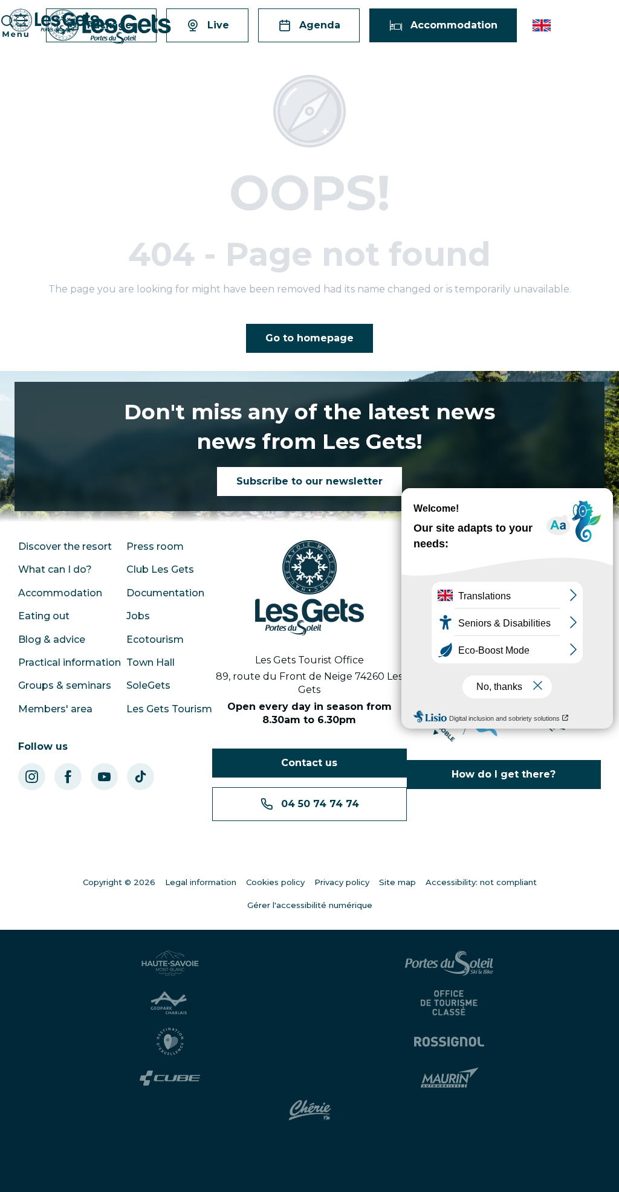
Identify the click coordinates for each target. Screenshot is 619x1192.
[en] (543, 25)
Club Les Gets (160, 569)
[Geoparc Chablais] (169, 1003)
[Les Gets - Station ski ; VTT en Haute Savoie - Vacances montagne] (109, 27)
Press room (155, 546)
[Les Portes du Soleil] (449, 963)
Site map (397, 882)
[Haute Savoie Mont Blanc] (170, 963)
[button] (543, 25)
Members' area (55, 709)
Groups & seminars (64, 685)
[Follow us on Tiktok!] (140, 776)
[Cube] (170, 1078)
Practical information (69, 662)
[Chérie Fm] (309, 1110)
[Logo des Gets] (309, 588)
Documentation (165, 593)
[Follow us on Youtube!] (104, 776)
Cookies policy (275, 882)
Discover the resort (65, 546)
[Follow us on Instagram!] (31, 776)
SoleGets (148, 685)
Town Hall (150, 662)
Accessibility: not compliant (481, 882)
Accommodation (60, 593)
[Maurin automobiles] (449, 1078)
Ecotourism (155, 639)
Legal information (200, 882)
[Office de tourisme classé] (449, 1003)
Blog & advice (51, 639)
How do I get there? (504, 774)
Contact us (309, 762)
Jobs (138, 616)
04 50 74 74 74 (320, 804)
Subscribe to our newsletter (309, 481)
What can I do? (55, 569)
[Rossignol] (449, 1041)
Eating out (44, 616)
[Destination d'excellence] (170, 1041)
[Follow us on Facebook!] (68, 776)
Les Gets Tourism (169, 709)
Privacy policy (341, 882)
